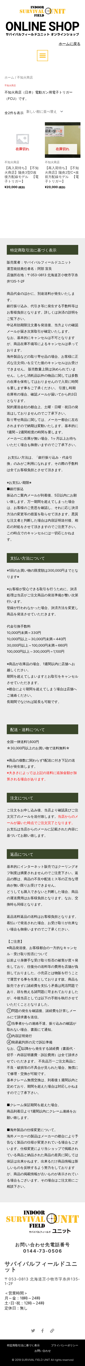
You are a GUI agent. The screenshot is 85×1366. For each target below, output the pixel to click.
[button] (42, 55)
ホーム (9, 77)
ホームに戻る (69, 43)
